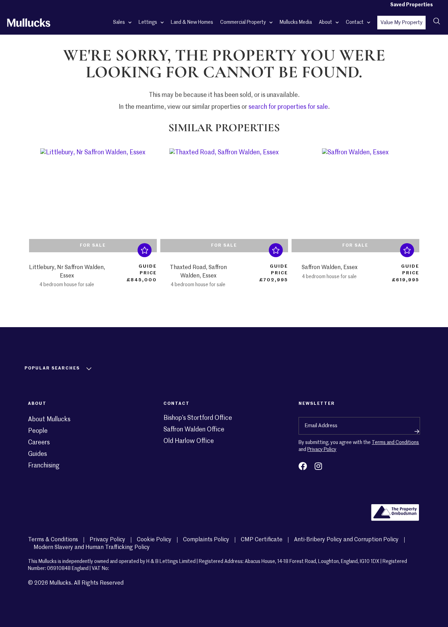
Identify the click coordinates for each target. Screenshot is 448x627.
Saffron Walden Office (193, 430)
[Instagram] (318, 466)
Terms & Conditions (53, 540)
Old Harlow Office (188, 441)
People (38, 431)
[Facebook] (303, 466)
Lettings (148, 22)
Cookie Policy (154, 540)
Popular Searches (52, 368)
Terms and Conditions (395, 442)
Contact (355, 22)
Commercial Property (243, 22)
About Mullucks (49, 419)
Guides (37, 454)
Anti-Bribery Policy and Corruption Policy (346, 540)
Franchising (43, 466)
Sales (119, 22)
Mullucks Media (296, 22)
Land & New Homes (192, 22)
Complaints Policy (206, 540)
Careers (39, 442)
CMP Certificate (261, 540)
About (325, 22)
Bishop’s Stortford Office (197, 418)
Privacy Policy (321, 449)
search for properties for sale (288, 107)
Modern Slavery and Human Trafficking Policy (92, 547)
